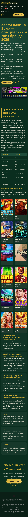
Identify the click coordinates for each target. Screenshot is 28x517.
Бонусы (14, 9)
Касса (3, 9)
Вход (16, 82)
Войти (14, 485)
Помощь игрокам (18, 6)
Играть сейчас (7, 82)
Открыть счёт (18, 14)
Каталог (19, 9)
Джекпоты (10, 6)
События (9, 9)
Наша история (5, 11)
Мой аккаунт (6, 15)
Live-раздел (4, 6)
